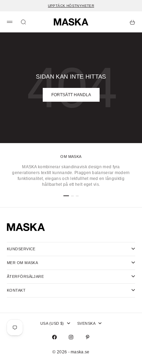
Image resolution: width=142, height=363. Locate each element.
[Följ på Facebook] (54, 337)
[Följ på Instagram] (71, 337)
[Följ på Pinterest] (87, 337)
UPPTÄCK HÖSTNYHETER (71, 6)
